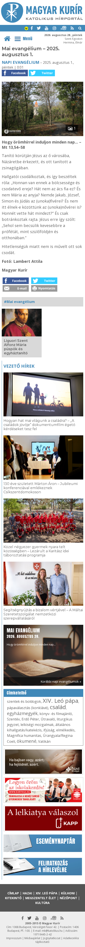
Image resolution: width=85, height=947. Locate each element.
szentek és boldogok (24, 701)
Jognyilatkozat (51, 938)
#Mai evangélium (19, 301)
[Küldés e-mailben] (16, 290)
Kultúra (42, 903)
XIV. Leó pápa (60, 701)
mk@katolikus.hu (52, 931)
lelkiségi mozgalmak (37, 724)
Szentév (13, 719)
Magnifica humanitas (24, 735)
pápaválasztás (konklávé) (27, 707)
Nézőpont (68, 898)
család (58, 707)
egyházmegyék (22, 713)
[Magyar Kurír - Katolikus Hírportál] (42, 21)
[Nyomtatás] (44, 290)
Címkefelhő (17, 693)
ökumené (26, 741)
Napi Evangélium (20, 62)
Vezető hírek (18, 366)
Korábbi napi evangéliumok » (61, 681)
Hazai (27, 893)
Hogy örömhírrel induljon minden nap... (31, 636)
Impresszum (14, 938)
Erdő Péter (30, 719)
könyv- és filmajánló (55, 713)
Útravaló (48, 719)
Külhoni (68, 893)
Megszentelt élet (40, 898)
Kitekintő (13, 898)
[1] (42, 134)
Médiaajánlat (32, 938)
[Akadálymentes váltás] (26, 28)
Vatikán (44, 741)
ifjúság (48, 730)
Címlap (13, 893)
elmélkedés (65, 730)
